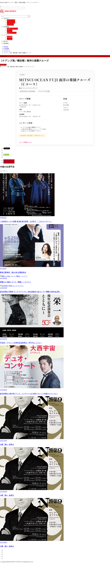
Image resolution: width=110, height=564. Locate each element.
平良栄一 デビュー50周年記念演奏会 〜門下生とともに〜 (21, 342)
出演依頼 (9, 37)
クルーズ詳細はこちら (25, 142)
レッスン (9, 39)
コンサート (3, 65)
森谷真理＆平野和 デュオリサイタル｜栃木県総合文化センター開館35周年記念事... (30, 291)
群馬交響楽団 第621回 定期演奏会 (13, 272)
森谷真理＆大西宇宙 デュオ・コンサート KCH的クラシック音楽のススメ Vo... (29, 393)
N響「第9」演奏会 (7, 444)
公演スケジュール (12, 29)
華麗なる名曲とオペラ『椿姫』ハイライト (15, 282)
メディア (9, 31)
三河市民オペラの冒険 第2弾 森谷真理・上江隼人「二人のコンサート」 (26, 221)
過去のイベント (11, 33)
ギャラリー (10, 25)
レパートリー (11, 23)
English (6, 43)
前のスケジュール (8, 160)
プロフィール (11, 20)
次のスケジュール (8, 162)
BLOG (5, 41)
